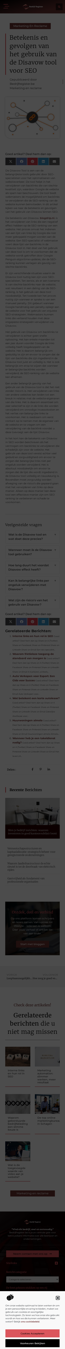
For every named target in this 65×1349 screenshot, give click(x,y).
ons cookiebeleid (30, 1321)
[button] (58, 1298)
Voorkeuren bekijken (32, 1343)
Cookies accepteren (32, 1333)
